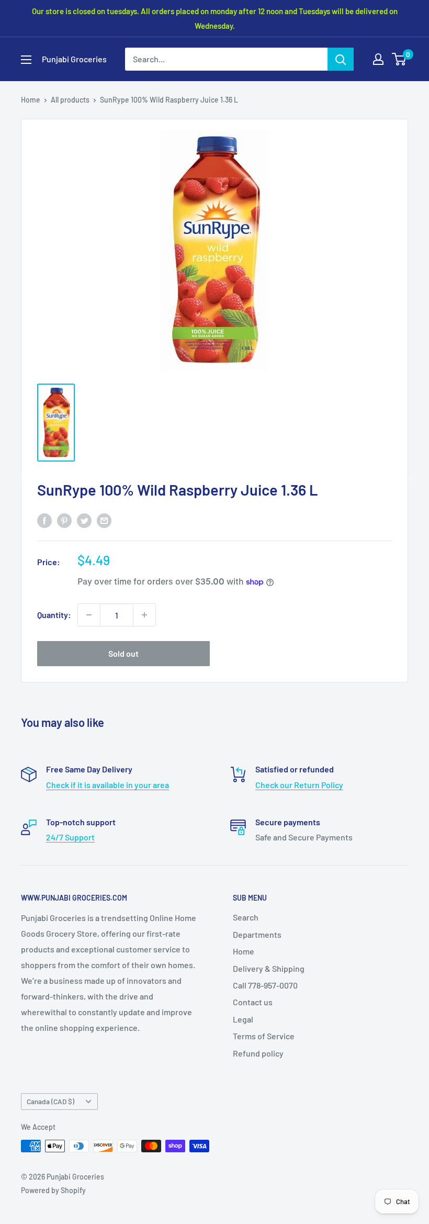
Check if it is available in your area (107, 785)
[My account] (378, 59)
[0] (399, 59)
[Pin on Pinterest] (64, 520)
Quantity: (54, 615)
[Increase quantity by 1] (144, 615)
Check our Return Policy (299, 785)
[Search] (341, 59)
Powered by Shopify (53, 1190)
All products (70, 99)
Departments (257, 934)
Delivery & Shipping (268, 968)
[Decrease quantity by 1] (89, 615)
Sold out (123, 653)
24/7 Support (70, 837)
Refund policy (258, 1053)
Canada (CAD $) (50, 1101)
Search (245, 917)
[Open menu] (26, 59)
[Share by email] (104, 520)
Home (30, 99)
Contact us (253, 1002)
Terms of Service (264, 1036)
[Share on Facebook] (44, 520)
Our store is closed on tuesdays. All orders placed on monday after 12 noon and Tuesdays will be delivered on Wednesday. (215, 18)
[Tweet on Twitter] (84, 520)
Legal (243, 1019)
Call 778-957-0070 (265, 985)
